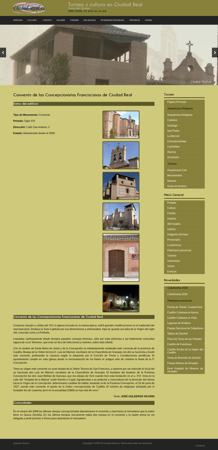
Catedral (172, 120)
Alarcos (171, 152)
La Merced (173, 136)
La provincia (174, 245)
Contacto (200, 445)
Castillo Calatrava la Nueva (182, 312)
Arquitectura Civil (177, 170)
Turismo (74, 20)
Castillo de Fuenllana (179, 344)
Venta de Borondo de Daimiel (184, 357)
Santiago (172, 125)
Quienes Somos (21, 443)
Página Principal (176, 102)
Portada (18, 20)
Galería (60, 20)
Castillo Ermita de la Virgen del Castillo (185, 351)
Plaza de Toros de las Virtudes (184, 339)
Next (215, 52)
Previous (3, 52)
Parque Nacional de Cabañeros (185, 328)
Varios (148, 20)
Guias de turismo (176, 186)
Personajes (173, 239)
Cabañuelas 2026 (177, 294)
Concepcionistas (176, 141)
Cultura (32, 20)
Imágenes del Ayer (177, 234)
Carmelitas (173, 146)
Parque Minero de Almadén (182, 363)
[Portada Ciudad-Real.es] (29, 7)
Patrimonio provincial (113, 20)
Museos (171, 180)
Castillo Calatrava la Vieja (182, 317)
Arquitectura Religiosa (179, 114)
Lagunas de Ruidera (178, 323)
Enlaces (172, 271)
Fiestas (48, 20)
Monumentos (174, 175)
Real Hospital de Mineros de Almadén (185, 370)
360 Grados (89, 20)
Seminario (173, 157)
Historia (171, 218)
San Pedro (173, 130)
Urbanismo (173, 261)
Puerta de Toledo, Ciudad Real (184, 307)
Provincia (134, 20)
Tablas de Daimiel (177, 333)
